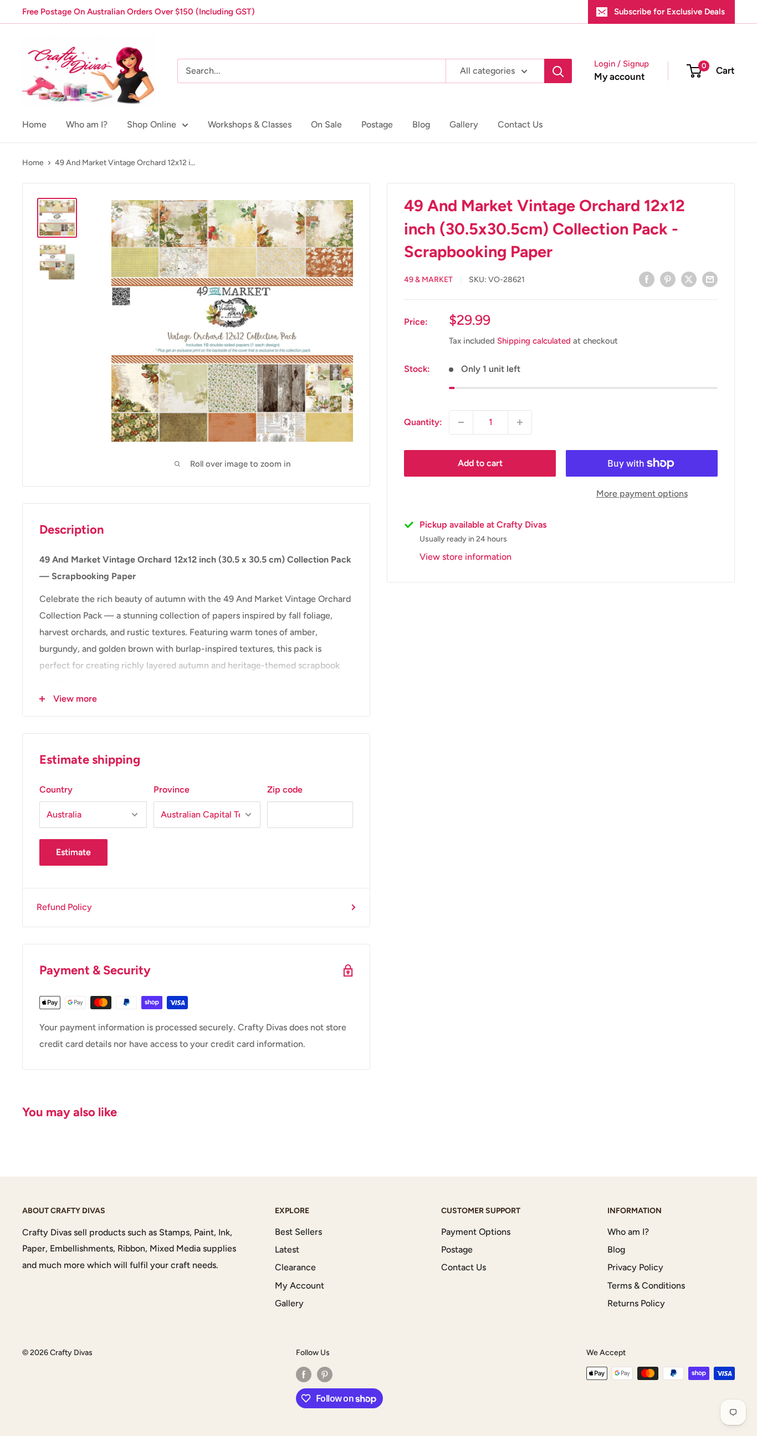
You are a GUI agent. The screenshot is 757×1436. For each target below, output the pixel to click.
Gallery (463, 124)
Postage (377, 124)
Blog (421, 124)
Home (34, 124)
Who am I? (87, 124)
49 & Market (428, 279)
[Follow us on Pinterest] (325, 1374)
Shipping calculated (534, 341)
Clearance (295, 1267)
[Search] (558, 71)
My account (619, 76)
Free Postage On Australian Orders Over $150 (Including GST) (138, 12)
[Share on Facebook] (646, 278)
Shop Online (151, 124)
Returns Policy (636, 1303)
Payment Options (475, 1232)
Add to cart (480, 463)
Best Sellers (298, 1232)
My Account (299, 1285)
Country (56, 789)
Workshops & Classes (249, 124)
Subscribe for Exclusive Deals (669, 12)
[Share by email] (710, 278)
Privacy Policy (635, 1267)
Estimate (73, 852)
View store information (466, 556)
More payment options (642, 493)
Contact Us (520, 124)
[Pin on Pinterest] (668, 278)
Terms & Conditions (646, 1285)
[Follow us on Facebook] (303, 1374)
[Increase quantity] (519, 422)
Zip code (285, 789)
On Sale (326, 124)
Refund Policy (64, 907)
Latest (287, 1249)
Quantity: (423, 422)
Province (172, 789)
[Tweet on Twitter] (689, 278)
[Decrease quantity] (461, 422)
